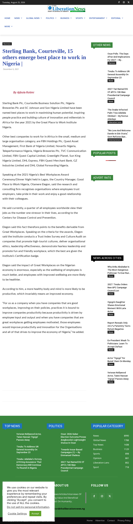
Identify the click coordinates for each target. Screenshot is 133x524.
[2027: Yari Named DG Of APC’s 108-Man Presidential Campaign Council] (98, 92)
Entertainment (115, 140)
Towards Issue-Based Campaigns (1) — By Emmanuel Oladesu (71, 452)
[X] (129, 2)
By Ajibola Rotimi (23, 92)
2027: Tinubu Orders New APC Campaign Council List (117, 287)
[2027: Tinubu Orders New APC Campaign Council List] (98, 288)
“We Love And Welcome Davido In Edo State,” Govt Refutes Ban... (119, 133)
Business (7, 44)
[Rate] (111, 216)
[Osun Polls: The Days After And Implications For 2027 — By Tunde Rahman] (98, 57)
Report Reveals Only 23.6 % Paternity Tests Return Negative (119, 326)
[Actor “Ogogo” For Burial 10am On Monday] (98, 360)
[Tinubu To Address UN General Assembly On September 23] (98, 75)
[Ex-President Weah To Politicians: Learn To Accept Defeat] (98, 344)
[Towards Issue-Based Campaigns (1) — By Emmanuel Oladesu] (53, 453)
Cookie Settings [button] (17, 513)
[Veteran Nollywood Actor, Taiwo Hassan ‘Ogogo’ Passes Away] (98, 376)
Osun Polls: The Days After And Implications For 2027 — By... (119, 57)
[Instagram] (124, 2)
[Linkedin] (45, 76)
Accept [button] (35, 513)
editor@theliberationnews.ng (68, 508)
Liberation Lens (115, 122)
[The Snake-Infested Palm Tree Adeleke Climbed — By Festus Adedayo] (98, 112)
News (111, 80)
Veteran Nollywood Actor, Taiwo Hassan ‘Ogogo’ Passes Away (118, 375)
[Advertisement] (44, 363)
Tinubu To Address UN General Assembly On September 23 (119, 74)
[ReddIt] (37, 76)
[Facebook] (119, 2)
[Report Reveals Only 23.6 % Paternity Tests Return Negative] (98, 326)
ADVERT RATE (102, 177)
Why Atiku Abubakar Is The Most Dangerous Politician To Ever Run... (119, 270)
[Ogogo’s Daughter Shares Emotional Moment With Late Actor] (98, 305)
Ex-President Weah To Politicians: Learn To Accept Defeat (119, 343)
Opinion (112, 63)
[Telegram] (13, 76)
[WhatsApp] (5, 76)
